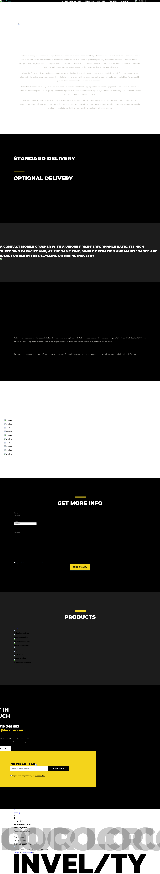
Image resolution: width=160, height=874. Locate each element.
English (142, 1)
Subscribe (58, 768)
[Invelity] (80, 872)
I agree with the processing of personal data (29, 563)
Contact (125, 1)
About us (113, 1)
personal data (40, 775)
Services (101, 1)
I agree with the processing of (28, 776)
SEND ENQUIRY (80, 567)
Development (26, 852)
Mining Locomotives (71, 1)
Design (16, 852)
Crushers (89, 1)
